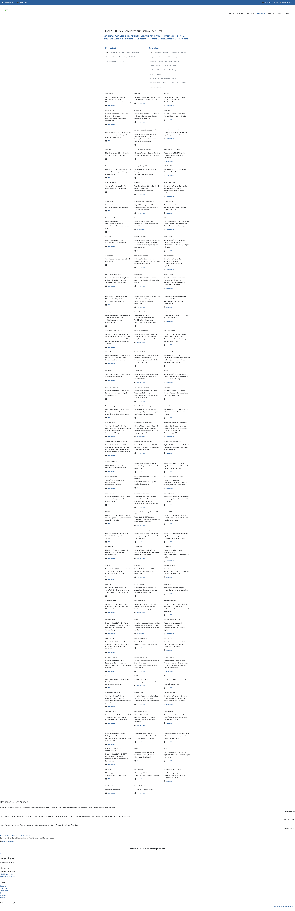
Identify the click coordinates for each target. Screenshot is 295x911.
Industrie (176, 61)
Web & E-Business (111, 61)
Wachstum (250, 13)
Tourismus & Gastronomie (157, 87)
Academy (3, 895)
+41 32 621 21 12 (6, 874)
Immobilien (168, 61)
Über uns (271, 13)
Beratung (231, 13)
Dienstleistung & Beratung (178, 52)
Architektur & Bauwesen (161, 52)
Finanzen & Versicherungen (170, 57)
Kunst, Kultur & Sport (156, 70)
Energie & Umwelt (155, 57)
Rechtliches (287, 906)
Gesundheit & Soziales (156, 61)
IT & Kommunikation (155, 65)
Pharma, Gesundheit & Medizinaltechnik (174, 82)
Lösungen (240, 13)
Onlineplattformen (155, 82)
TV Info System (133, 57)
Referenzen (261, 13)
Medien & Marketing (170, 70)
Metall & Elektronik (155, 74)
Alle (107, 52)
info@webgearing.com (7, 876)
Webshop (121, 61)
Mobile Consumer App (117, 52)
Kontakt (286, 13)
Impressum (278, 906)
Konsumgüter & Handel (170, 65)
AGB (293, 906)
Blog (279, 13)
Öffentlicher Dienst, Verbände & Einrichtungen (163, 78)
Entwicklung (4, 888)
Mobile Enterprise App (133, 52)
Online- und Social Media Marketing (116, 57)
